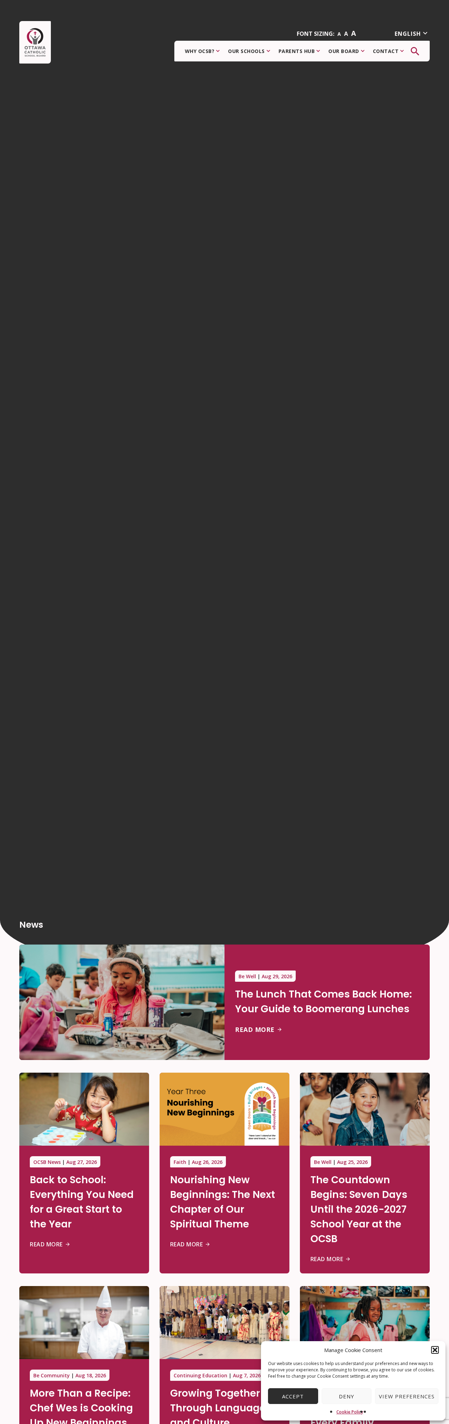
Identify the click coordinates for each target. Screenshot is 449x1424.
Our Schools (246, 51)
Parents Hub (297, 51)
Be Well (247, 976)
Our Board (343, 51)
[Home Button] (35, 42)
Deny (346, 1396)
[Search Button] (415, 51)
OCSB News (47, 1162)
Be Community (51, 1375)
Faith (180, 1162)
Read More (255, 1029)
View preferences (407, 1396)
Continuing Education (200, 1375)
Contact (386, 51)
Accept (293, 1396)
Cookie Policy (349, 1412)
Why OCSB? (200, 51)
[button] (434, 1349)
